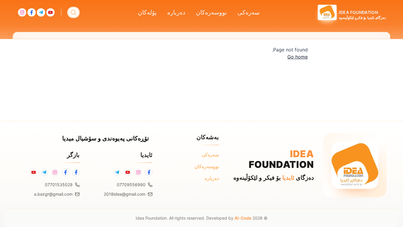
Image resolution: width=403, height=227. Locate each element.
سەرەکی (248, 12)
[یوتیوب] (33, 172)
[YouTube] (127, 172)
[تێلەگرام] (44, 172)
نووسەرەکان (211, 12)
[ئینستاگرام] (54, 172)
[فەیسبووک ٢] (65, 172)
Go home (297, 57)
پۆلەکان (147, 12)
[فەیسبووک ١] (76, 172)
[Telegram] (117, 172)
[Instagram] (138, 172)
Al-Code (243, 217)
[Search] (73, 12)
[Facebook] (149, 172)
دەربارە (176, 12)
